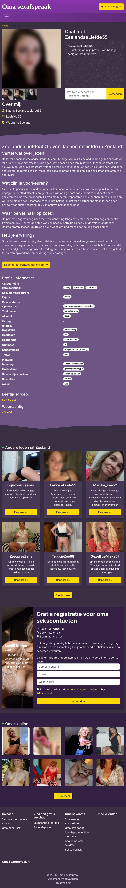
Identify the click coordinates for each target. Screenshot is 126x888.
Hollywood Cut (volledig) (76, 349)
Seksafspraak (73, 849)
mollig (67, 296)
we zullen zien (71, 311)
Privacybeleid (45, 693)
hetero (67, 378)
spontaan (78, 287)
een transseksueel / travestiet (78, 306)
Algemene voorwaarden (82, 689)
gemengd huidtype (73, 368)
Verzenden (78, 701)
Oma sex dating (74, 827)
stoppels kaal (70, 339)
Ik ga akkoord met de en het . (71, 691)
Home (5, 25)
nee (66, 354)
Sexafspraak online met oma (77, 834)
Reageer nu (21, 512)
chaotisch (91, 287)
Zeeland (7, 412)
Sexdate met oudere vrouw (14, 821)
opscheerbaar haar (73, 363)
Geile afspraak (42, 827)
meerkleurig (70, 329)
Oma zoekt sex (11, 827)
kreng (67, 287)
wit (65, 334)
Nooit (67, 316)
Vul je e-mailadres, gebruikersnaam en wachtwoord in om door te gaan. (77, 659)
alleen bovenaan (72, 373)
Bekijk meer (63, 595)
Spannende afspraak (46, 822)
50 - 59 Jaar (10, 399)
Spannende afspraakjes (72, 821)
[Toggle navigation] (6, 17)
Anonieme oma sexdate (74, 843)
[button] (31, 58)
